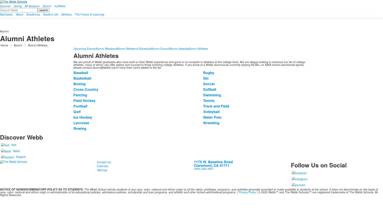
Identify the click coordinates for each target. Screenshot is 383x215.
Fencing (80, 95)
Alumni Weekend (106, 49)
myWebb (59, 6)
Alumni (47, 6)
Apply (16, 151)
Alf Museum (32, 6)
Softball (209, 89)
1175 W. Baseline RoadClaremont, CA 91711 (213, 163)
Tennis (208, 100)
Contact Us (104, 162)
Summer (5, 6)
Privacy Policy (247, 192)
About (19, 14)
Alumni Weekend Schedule (134, 49)
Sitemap (102, 170)
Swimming (212, 95)
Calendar (103, 166)
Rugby (208, 72)
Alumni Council (160, 49)
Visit (13, 145)
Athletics (66, 14)
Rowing (79, 128)
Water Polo (212, 117)
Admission (6, 14)
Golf (77, 111)
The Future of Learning (89, 14)
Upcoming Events (84, 49)
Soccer (209, 83)
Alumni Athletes (198, 49)
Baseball (80, 72)
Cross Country (85, 89)
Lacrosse (81, 122)
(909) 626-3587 (204, 169)
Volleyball (211, 111)
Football (80, 106)
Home (5, 45)
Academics (33, 14)
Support (21, 157)
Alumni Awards (179, 49)
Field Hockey (84, 100)
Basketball (82, 78)
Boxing (79, 83)
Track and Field (216, 106)
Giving (18, 6)
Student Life (50, 14)
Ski (205, 78)
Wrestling (211, 122)
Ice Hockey (82, 117)
